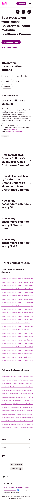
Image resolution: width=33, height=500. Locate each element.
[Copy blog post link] (29, 12)
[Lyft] (4, 4)
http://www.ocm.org (15, 132)
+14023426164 (12, 130)
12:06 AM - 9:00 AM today (11, 126)
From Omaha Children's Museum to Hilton (15, 323)
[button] (30, 3)
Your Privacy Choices (10, 490)
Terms (5, 487)
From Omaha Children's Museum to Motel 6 (15, 330)
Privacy (11, 487)
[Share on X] (17, 12)
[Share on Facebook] (23, 12)
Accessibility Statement (23, 487)
